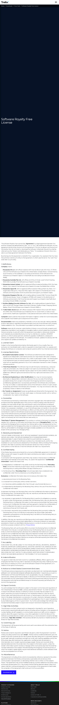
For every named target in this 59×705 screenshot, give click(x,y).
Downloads (9, 6)
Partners (33, 692)
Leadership (33, 690)
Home (2, 6)
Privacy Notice (30, 525)
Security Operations (6, 696)
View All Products (6, 698)
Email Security (4, 694)
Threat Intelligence (6, 692)
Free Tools (17, 6)
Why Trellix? (34, 686)
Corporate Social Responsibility (38, 696)
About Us (33, 688)
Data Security (4, 688)
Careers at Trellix (35, 694)
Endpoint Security (5, 686)
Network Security (5, 690)
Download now (7, 672)
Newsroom (33, 702)
